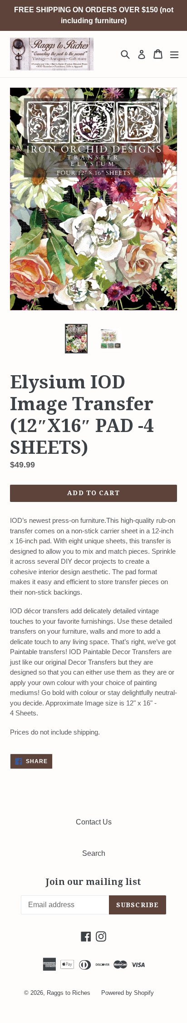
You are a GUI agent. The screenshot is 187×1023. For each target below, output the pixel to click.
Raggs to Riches (68, 992)
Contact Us (94, 822)
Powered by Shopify (127, 992)
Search (93, 853)
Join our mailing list (93, 882)
